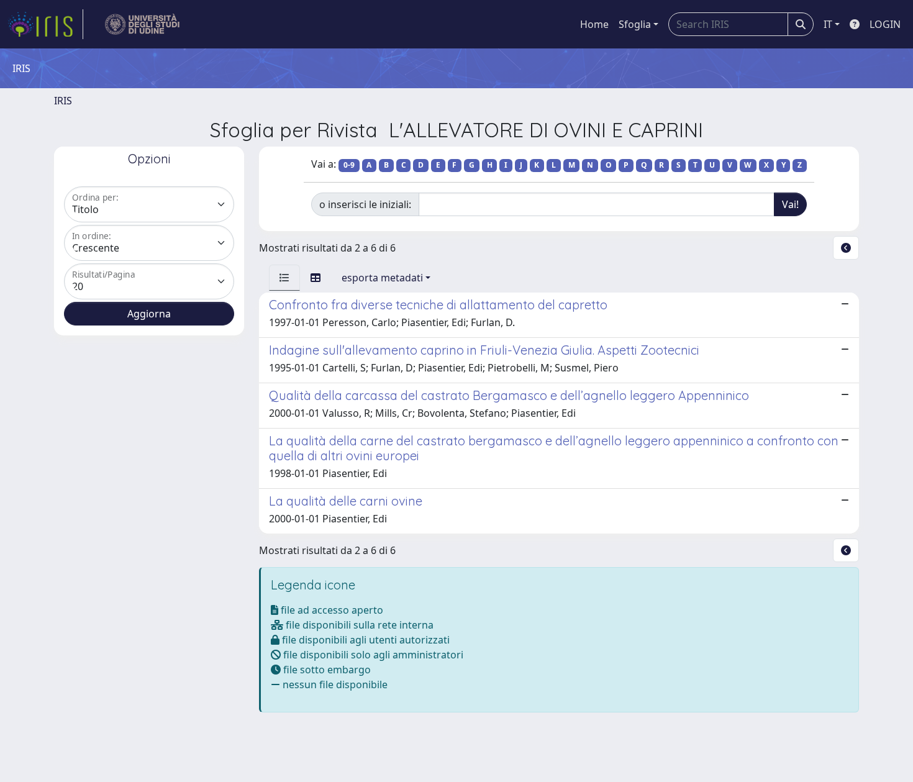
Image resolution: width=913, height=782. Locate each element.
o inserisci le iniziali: (365, 204)
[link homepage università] (142, 24)
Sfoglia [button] (635, 24)
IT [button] (828, 24)
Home (594, 24)
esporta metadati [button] (382, 277)
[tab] (284, 278)
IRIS (63, 100)
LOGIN (885, 24)
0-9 (349, 165)
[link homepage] (45, 24)
